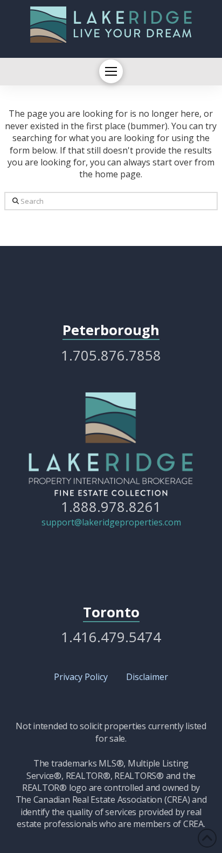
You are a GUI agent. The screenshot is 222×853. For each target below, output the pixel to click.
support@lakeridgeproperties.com (111, 522)
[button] (111, 71)
